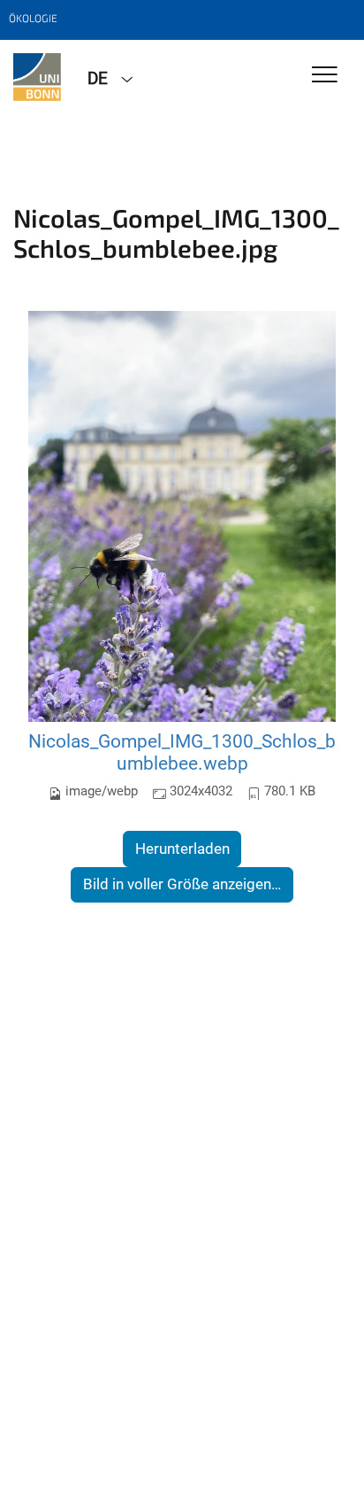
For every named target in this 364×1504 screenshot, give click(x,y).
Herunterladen (182, 848)
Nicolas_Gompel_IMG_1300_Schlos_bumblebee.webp (182, 752)
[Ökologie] (37, 77)
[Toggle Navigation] (324, 76)
